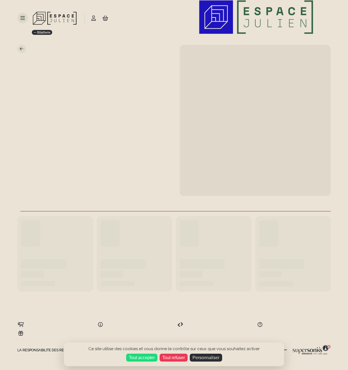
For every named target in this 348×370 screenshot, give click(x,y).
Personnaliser (205, 357)
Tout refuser (173, 357)
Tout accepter (142, 357)
